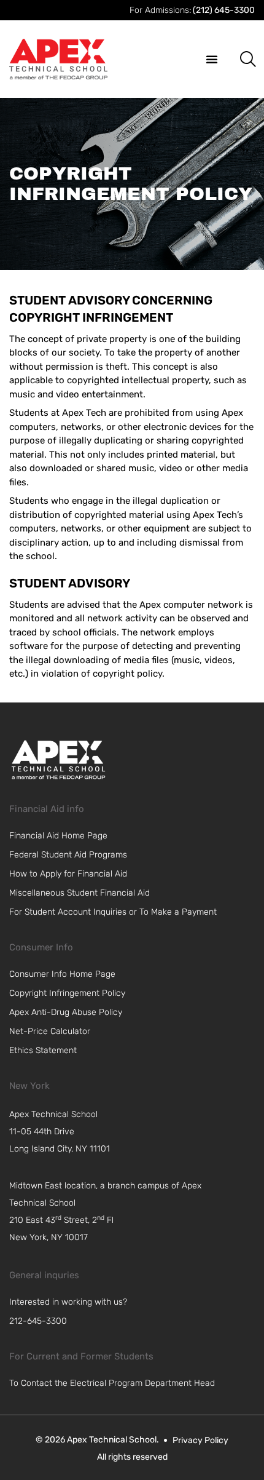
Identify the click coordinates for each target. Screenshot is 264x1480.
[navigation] (105, 1132)
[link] (58, 759)
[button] (212, 59)
